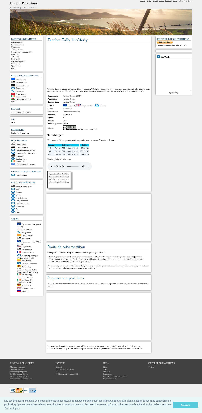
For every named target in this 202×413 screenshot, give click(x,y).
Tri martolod (27, 250)
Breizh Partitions (23, 3)
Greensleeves (27, 229)
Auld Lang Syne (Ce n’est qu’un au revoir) (27, 256)
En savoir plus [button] (12, 408)
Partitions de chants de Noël (21, 379)
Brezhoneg (168, 1)
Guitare (14, 59)
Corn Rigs (20, 206)
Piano (13, 64)
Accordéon (15, 42)
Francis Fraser (21, 198)
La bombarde (21, 144)
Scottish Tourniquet (24, 186)
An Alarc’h (26, 239)
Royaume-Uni (87, 106)
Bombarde (15, 45)
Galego (175, 1)
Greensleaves (27, 277)
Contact (58, 367)
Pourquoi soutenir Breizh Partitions (171, 45)
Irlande (18, 96)
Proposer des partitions (64, 369)
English (149, 1)
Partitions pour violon (19, 374)
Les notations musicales (25, 164)
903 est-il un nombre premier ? (115, 376)
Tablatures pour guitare (19, 376)
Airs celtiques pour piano (21, 112)
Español (155, 1)
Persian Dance (21, 175)
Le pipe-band (21, 159)
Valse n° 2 (26, 291)
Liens (105, 367)
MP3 (13, 123)
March (18, 195)
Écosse (18, 88)
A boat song (26, 260)
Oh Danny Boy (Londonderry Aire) (25, 281)
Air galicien (26, 232)
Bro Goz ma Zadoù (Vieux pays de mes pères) (27, 271)
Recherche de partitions (20, 133)
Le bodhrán (20, 161)
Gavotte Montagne (29, 264)
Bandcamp (107, 374)
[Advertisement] (98, 65)
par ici (49, 286)
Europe (71, 106)
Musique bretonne (17, 367)
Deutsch (161, 1)
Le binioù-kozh (22, 147)
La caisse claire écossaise (26, 153)
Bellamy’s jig (27, 274)
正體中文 (182, 1)
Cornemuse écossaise (19, 52)
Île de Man (20, 94)
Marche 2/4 (67, 109)
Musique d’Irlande (17, 369)
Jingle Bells (26, 246)
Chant (13, 47)
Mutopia (106, 372)
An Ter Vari (26, 267)
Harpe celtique (17, 61)
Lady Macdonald (23, 201)
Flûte (13, 54)
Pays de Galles (21, 99)
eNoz (105, 369)
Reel (18, 189)
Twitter (151, 367)
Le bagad (19, 156)
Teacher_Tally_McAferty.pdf (66, 148)
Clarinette (15, 49)
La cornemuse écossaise (25, 150)
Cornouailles (21, 86)
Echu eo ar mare (28, 288)
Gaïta (13, 57)
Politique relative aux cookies (67, 374)
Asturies (19, 79)
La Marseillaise (28, 253)
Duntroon (20, 192)
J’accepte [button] (185, 405)
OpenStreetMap (173, 93)
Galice (18, 91)
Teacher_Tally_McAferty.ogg (67, 151)
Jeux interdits (27, 235)
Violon (14, 66)
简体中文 (189, 1)
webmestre (116, 348)
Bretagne (19, 83)
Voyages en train (109, 379)
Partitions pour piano (18, 372)
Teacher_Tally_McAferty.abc (66, 154)
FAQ (57, 372)
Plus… (13, 68)
